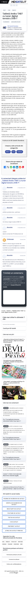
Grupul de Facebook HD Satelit (14, 503)
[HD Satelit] (18, 2)
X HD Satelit (14, 522)
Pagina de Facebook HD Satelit (14, 498)
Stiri (9, 10)
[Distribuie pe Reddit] (20, 167)
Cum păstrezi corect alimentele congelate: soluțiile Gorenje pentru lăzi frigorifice (13, 362)
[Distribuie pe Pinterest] (23, 167)
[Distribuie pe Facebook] (5, 167)
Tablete (14, 10)
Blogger (16, 572)
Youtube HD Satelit (14, 513)
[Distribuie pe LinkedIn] (17, 167)
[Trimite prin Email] (14, 170)
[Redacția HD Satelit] (4, 28)
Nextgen (20, 541)
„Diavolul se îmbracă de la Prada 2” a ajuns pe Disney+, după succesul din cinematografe (13, 341)
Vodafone (16, 544)
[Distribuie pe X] (8, 167)
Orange (4, 544)
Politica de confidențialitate (14, 564)
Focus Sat (14, 541)
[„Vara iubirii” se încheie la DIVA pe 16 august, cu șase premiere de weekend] (14, 393)
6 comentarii (6, 21)
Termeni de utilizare (14, 559)
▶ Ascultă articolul (16, 21)
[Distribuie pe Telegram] (14, 167)
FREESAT (8, 541)
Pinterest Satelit (14, 526)
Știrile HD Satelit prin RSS (14, 530)
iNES (21, 544)
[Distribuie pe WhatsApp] (11, 167)
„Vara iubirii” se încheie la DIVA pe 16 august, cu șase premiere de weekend (13, 383)
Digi (3, 541)
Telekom (10, 544)
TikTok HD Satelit (14, 517)
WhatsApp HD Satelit (14, 509)
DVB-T (4, 10)
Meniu (4, 2)
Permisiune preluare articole (14, 554)
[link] (14, 347)
